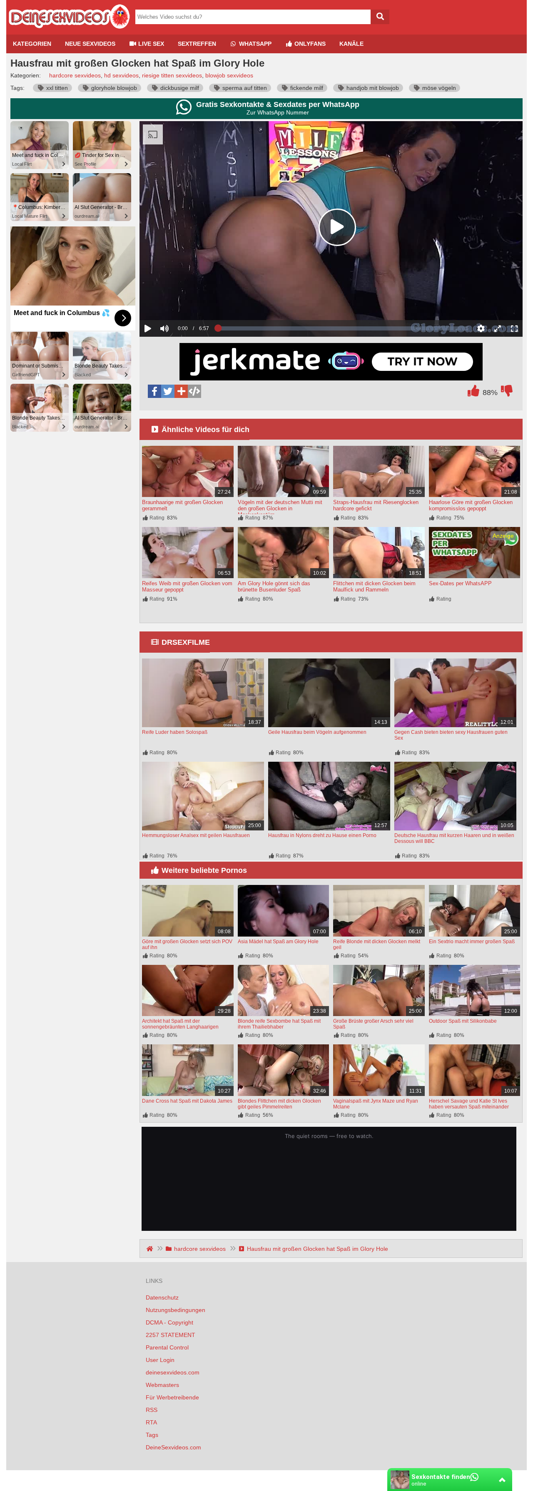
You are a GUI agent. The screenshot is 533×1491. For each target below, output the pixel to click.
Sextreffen (197, 43)
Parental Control (167, 1347)
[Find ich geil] (473, 393)
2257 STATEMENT (170, 1335)
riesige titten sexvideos (172, 75)
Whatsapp (254, 43)
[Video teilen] (181, 391)
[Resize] (497, 328)
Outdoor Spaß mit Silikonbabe (463, 1021)
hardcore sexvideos (75, 75)
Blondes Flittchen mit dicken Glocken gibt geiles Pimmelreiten (279, 1104)
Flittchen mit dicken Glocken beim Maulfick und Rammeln (374, 586)
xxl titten (56, 87)
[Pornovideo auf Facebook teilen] (154, 391)
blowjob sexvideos (229, 75)
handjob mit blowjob (372, 87)
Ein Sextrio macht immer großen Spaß (472, 941)
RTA (151, 1422)
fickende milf (306, 87)
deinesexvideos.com (172, 1372)
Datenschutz (162, 1297)
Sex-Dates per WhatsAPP (460, 583)
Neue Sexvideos (90, 43)
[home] (150, 1248)
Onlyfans (309, 43)
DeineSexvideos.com (173, 1447)
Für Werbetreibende (172, 1397)
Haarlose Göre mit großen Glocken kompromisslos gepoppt (471, 505)
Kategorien (32, 43)
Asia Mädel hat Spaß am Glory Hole (278, 941)
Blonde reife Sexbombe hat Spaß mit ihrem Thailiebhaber (279, 1024)
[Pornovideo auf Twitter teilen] (167, 391)
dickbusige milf (179, 87)
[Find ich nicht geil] (506, 393)
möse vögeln (438, 87)
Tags (152, 1434)
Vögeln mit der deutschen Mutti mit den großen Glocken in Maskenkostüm (280, 508)
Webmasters (162, 1385)
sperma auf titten (244, 87)
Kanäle (351, 43)
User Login (160, 1360)
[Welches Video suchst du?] (380, 17)
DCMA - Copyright (169, 1322)
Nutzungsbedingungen (175, 1310)
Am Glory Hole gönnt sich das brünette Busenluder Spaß (274, 586)
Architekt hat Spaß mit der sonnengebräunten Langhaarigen (180, 1024)
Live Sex (150, 43)
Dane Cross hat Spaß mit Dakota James (187, 1101)
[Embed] (194, 391)
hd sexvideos (121, 75)
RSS (151, 1410)
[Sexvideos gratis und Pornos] (68, 31)
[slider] (178, 302)
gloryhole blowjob (113, 87)
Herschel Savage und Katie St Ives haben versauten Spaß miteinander (469, 1104)
